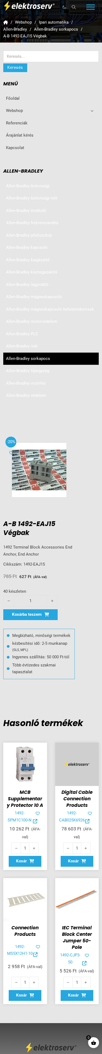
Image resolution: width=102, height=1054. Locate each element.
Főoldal (13, 98)
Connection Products (25, 930)
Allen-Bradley (15, 29)
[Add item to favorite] (11, 452)
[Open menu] (90, 7)
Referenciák (16, 123)
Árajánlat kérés (19, 135)
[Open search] (74, 7)
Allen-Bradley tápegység (27, 370)
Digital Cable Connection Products (76, 798)
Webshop (23, 22)
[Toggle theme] (64, 7)
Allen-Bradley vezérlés (26, 383)
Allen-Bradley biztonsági (28, 185)
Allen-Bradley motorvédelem (31, 321)
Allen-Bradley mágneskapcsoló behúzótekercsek (50, 309)
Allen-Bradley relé (22, 346)
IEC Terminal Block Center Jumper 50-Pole (77, 937)
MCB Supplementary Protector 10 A (25, 798)
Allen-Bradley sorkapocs (56, 29)
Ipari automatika (54, 22)
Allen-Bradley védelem (26, 395)
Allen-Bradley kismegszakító (31, 272)
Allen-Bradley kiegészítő (28, 259)
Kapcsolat (15, 147)
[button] (25, 861)
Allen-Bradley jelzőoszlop (29, 235)
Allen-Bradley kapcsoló (27, 247)
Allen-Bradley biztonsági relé (31, 198)
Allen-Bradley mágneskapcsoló (34, 296)
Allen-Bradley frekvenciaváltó (32, 222)
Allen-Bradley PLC (22, 333)
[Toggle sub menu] (92, 110)
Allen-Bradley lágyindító (27, 284)
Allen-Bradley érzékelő (26, 210)
